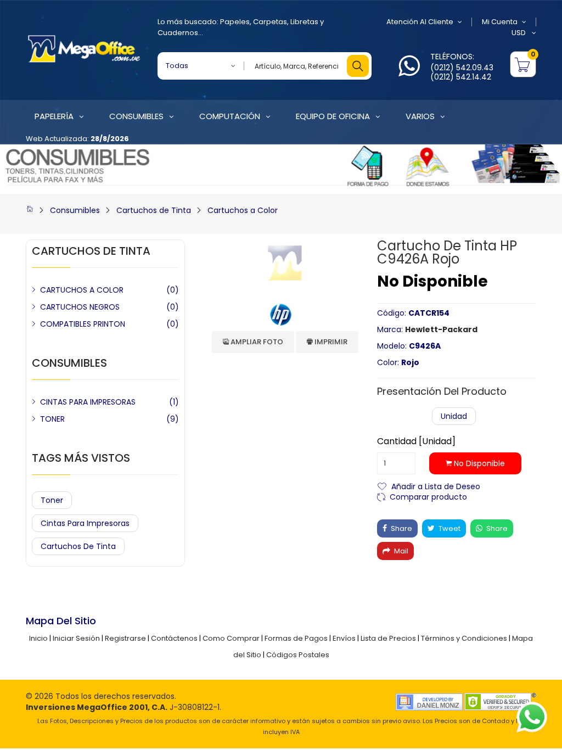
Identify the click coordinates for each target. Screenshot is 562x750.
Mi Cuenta (500, 21)
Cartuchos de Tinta (153, 210)
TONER (52, 418)
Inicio (38, 638)
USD (519, 32)
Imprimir (330, 342)
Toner (52, 500)
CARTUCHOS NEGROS (80, 306)
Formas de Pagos (296, 638)
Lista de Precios (388, 638)
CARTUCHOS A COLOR (81, 289)
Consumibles (75, 210)
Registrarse (125, 638)
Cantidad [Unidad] (416, 441)
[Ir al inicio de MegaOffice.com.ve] (29, 210)
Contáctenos (174, 638)
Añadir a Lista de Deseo (435, 485)
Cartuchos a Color (242, 210)
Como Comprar (231, 638)
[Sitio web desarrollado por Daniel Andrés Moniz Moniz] (429, 701)
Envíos (344, 638)
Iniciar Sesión (76, 638)
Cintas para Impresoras (85, 523)
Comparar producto (428, 496)
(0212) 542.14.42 (460, 77)
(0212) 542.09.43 (461, 67)
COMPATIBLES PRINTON (82, 323)
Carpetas (270, 21)
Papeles (235, 21)
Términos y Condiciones (464, 638)
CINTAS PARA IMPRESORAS (88, 401)
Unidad (454, 416)
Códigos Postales (297, 655)
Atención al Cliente (419, 21)
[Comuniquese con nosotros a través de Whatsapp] (409, 72)
